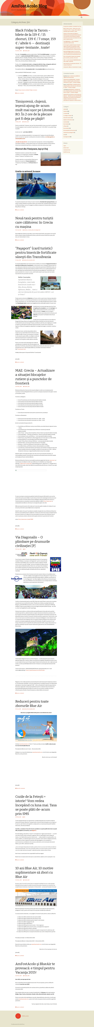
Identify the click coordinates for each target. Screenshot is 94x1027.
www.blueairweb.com (24, 744)
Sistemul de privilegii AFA (69, 132)
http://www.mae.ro (47, 501)
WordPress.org (67, 152)
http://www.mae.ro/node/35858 (25, 519)
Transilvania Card (21, 349)
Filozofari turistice (67, 117)
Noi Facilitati (66, 124)
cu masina (30, 230)
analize (65, 109)
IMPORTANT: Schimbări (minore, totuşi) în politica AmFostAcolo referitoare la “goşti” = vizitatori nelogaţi (72, 81)
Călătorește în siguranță (25, 463)
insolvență (66, 121)
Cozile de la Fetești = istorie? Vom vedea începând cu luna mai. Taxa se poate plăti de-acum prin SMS (36, 805)
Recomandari (30, 260)
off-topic (65, 126)
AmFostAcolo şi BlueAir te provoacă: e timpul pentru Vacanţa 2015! (35, 968)
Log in (65, 145)
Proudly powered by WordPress (17, 1024)
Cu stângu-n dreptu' (68, 115)
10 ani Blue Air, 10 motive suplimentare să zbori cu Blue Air (34, 872)
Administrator (66, 79)
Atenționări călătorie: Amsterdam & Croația (72, 67)
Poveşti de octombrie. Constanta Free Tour (72, 26)
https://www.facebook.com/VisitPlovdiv (35, 670)
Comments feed (67, 149)
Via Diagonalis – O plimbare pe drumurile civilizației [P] (32, 541)
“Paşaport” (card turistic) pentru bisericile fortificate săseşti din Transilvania (35, 252)
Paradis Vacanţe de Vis (21, 141)
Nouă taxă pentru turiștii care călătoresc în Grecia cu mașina (34, 222)
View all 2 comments (21, 788)
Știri (29, 50)
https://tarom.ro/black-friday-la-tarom (27, 90)
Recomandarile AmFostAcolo (69, 130)
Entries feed (66, 147)
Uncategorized (37, 230)
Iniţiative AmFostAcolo (68, 119)
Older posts (23, 1016)
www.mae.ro (52, 460)
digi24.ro (34, 830)
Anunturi (25, 50)
